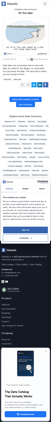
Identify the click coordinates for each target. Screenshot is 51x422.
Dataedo (32, 157)
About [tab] (42, 189)
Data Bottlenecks (15, 148)
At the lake (25, 13)
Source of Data (43, 157)
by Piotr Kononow (37, 59)
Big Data (45, 170)
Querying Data (24, 170)
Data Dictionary (39, 144)
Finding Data (23, 126)
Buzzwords (41, 135)
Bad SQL (28, 166)
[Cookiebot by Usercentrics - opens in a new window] (37, 182)
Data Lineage (39, 153)
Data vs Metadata (36, 126)
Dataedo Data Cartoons (25, 9)
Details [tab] (26, 189)
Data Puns (7, 79)
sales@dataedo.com (12, 273)
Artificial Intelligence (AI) (33, 161)
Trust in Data (9, 130)
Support (5, 321)
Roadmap (5, 313)
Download (6, 317)
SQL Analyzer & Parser (12, 325)
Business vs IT (10, 121)
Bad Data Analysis (27, 135)
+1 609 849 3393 (11, 276)
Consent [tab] (9, 189)
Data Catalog (22, 157)
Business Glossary (12, 144)
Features (5, 304)
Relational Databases (40, 175)
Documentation (8, 309)
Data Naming (38, 166)
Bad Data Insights (12, 135)
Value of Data (27, 153)
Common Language (15, 166)
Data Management (9, 170)
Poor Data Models (15, 161)
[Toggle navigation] (45, 3)
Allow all (25, 230)
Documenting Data (9, 126)
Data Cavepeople (13, 153)
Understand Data (10, 139)
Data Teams (38, 148)
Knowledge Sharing (10, 175)
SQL (47, 126)
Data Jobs (23, 139)
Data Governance (8, 157)
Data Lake (17, 79)
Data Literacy (22, 130)
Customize (24, 238)
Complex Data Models (37, 130)
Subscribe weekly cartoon (25, 99)
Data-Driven (25, 175)
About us (5, 339)
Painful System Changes (38, 139)
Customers (6, 343)
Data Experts (26, 144)
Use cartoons (25, 104)
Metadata (21, 121)
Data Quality (42, 121)
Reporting (27, 148)
